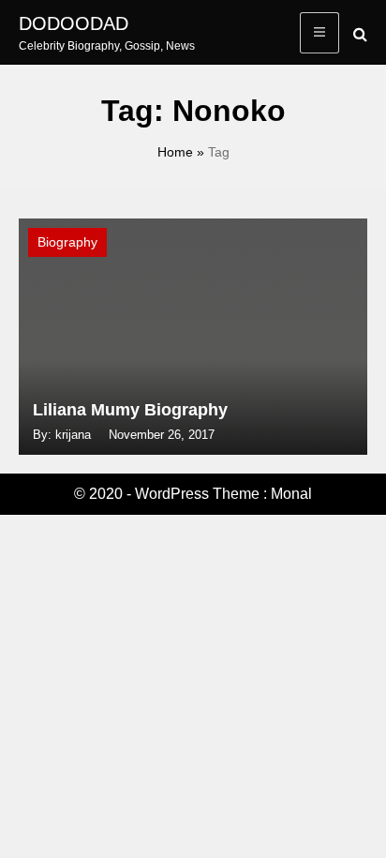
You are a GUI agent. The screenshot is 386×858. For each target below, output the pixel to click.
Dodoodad (73, 23)
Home (175, 151)
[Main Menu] (319, 32)
